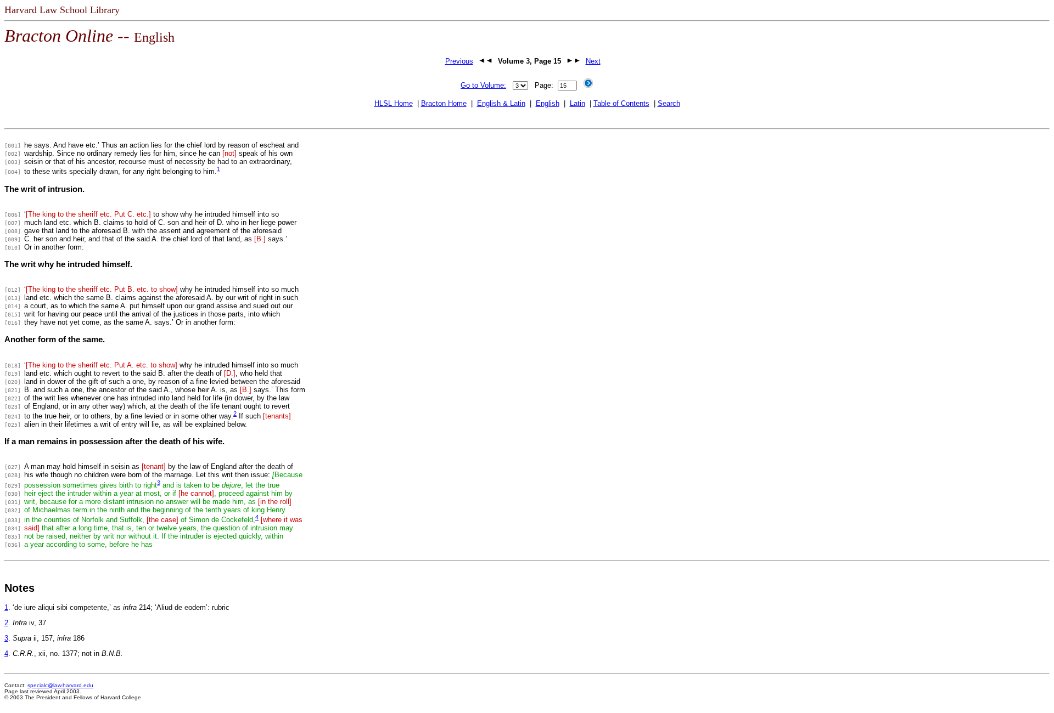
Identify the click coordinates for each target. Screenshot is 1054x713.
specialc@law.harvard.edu (60, 685)
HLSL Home (393, 103)
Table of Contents (621, 103)
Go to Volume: (483, 85)
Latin (577, 103)
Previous (459, 61)
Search (669, 103)
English (547, 103)
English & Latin (501, 103)
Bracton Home (444, 103)
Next (593, 61)
